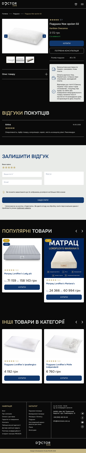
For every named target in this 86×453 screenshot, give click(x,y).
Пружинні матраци (35, 411)
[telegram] (82, 413)
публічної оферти (24, 208)
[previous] (6, 36)
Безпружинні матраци (36, 414)
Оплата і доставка (8, 417)
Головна (5, 14)
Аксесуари (32, 430)
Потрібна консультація (67, 51)
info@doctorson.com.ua (61, 421)
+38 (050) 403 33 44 (60, 417)
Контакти (5, 422)
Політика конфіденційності (11, 431)
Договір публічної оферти (11, 428)
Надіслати (43, 200)
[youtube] (82, 422)
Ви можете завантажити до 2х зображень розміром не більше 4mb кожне (35, 192)
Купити (66, 43)
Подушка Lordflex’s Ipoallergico (20, 364)
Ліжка (31, 427)
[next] (44, 36)
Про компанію (7, 414)
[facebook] (82, 417)
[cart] (75, 4)
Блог (3, 411)
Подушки (16, 14)
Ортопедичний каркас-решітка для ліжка (37, 423)
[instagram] (82, 426)
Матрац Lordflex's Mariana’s (60, 283)
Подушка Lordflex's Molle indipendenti (59, 365)
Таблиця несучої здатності (11, 425)
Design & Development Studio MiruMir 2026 (43, 451)
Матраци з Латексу (35, 417)
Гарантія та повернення (10, 419)
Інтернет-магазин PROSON (11, 434)
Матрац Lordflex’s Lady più (18, 273)
